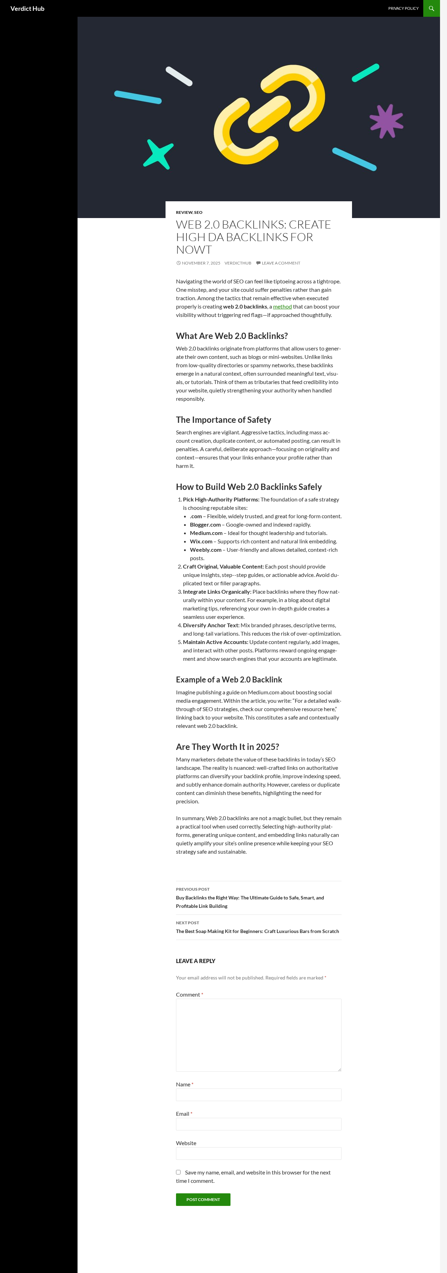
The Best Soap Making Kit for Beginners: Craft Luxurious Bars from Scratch (257, 927)
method (282, 306)
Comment (189, 994)
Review (184, 212)
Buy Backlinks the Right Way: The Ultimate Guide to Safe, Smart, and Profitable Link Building (250, 898)
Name (184, 1084)
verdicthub (238, 263)
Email (184, 1113)
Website (186, 1143)
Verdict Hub (27, 8)
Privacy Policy (403, 8)
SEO (198, 212)
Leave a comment (281, 263)
